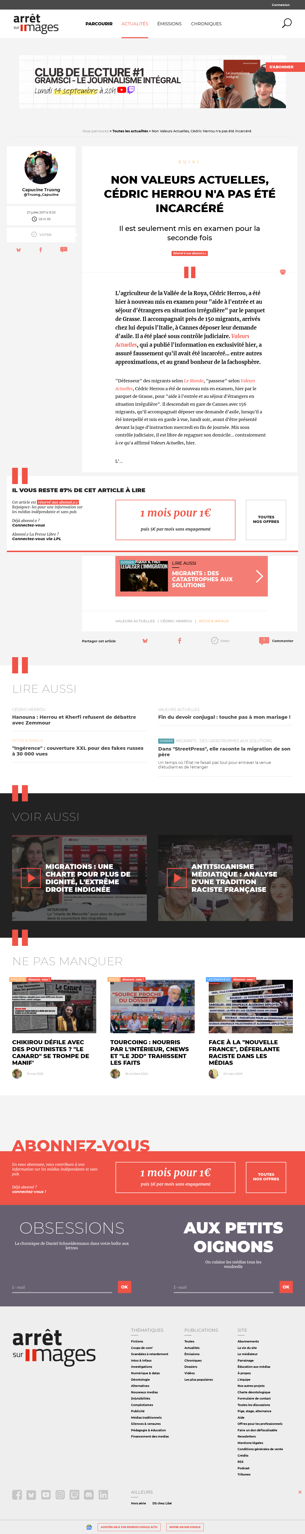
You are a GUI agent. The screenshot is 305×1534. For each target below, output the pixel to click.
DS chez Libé (162, 1503)
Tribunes (244, 1474)
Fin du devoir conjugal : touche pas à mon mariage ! (224, 717)
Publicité (138, 1411)
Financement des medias (150, 1436)
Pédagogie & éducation (148, 1430)
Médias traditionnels (146, 1417)
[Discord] (89, 1498)
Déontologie (140, 1379)
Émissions (169, 24)
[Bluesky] (31, 1498)
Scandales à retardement (149, 1354)
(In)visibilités (140, 1398)
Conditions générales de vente (260, 1449)
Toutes (189, 1341)
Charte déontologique (254, 1392)
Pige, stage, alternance (254, 1411)
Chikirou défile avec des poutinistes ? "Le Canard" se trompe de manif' (50, 1052)
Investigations (141, 1367)
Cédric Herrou (176, 621)
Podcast (243, 1468)
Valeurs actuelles (135, 621)
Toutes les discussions (254, 1405)
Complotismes (142, 1405)
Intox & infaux (213, 621)
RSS (241, 1462)
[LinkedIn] (103, 1498)
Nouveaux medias (144, 1392)
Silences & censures (146, 1424)
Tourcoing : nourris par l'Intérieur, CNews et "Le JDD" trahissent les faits (149, 1052)
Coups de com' (142, 1348)
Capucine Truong (41, 189)
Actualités (135, 24)
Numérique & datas (145, 1373)
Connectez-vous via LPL (36, 539)
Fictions (137, 1341)
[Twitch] (75, 1498)
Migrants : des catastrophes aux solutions (224, 741)
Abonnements (248, 1341)
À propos (244, 1373)
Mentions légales (250, 1443)
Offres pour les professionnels (260, 1424)
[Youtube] (46, 1498)
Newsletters (247, 1436)
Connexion (281, 5)
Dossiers (190, 1367)
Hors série (138, 1503)
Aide (241, 1417)
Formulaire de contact (254, 1398)
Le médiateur (248, 1354)
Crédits (243, 1455)
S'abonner (281, 67)
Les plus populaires (198, 1379)
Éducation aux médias (254, 1367)
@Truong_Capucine (41, 195)
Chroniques (206, 24)
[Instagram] (60, 1498)
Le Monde (193, 381)
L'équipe (244, 1379)
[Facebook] (17, 1498)
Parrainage (246, 1360)
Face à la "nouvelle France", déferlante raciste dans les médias (244, 1052)
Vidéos (189, 1373)
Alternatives (140, 1386)
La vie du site (247, 1348)
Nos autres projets (251, 1386)
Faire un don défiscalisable (257, 1430)
